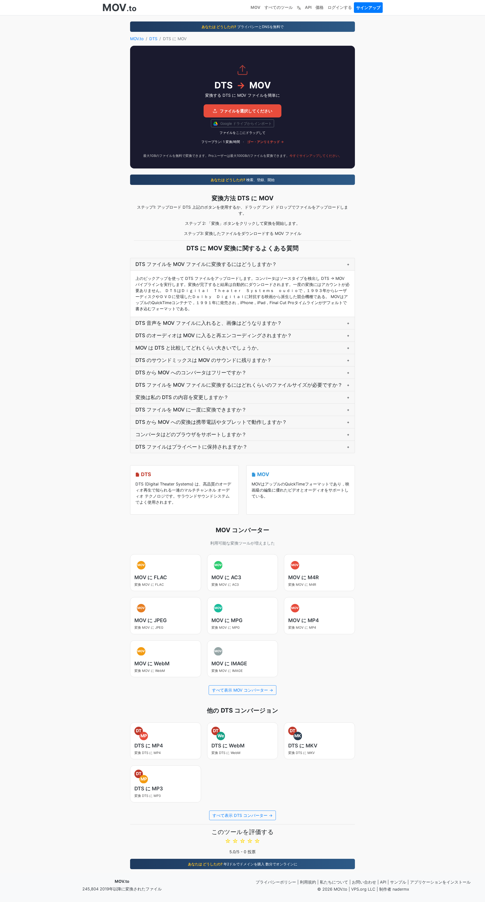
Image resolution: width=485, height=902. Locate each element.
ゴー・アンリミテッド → (265, 142)
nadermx (401, 889)
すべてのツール (278, 7)
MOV (255, 7)
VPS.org (359, 889)
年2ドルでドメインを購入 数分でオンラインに (242, 864)
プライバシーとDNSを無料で (243, 27)
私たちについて (334, 882)
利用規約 (308, 882)
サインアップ (368, 7)
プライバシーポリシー (276, 882)
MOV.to (137, 38)
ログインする (340, 7)
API (308, 7)
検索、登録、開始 (243, 180)
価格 (320, 7)
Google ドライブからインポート (245, 123)
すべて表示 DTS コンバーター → (242, 815)
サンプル (398, 882)
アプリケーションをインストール (440, 882)
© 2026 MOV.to (332, 889)
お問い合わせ (364, 882)
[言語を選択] (299, 7)
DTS (153, 38)
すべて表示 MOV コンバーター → (242, 690)
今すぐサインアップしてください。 (315, 156)
